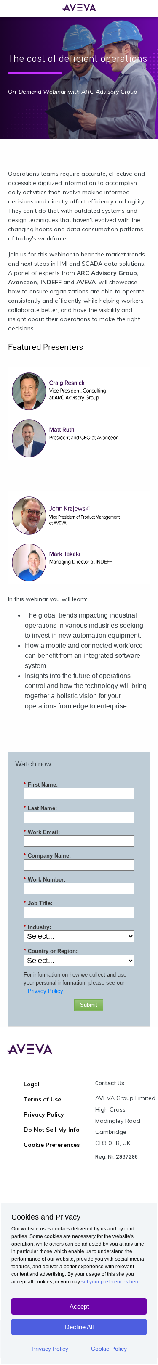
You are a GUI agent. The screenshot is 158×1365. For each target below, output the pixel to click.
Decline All (79, 1327)
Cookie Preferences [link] (52, 1145)
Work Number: (44, 880)
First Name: (41, 785)
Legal (32, 1084)
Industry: (37, 927)
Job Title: (38, 903)
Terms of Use (42, 1099)
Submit (88, 1005)
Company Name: (47, 856)
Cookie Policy (109, 1348)
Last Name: (40, 808)
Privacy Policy (50, 1348)
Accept (79, 1306)
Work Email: (42, 832)
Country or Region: (51, 951)
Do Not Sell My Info (52, 1129)
